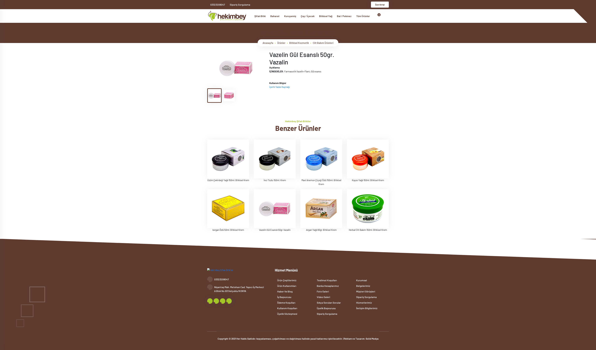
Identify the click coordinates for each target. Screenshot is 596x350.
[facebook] (352, 4)
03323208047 (217, 4)
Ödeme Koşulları (286, 302)
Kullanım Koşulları (287, 308)
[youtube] (367, 4)
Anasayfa (268, 42)
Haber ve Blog (285, 291)
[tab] (214, 95)
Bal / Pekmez (344, 16)
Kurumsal (361, 280)
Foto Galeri (322, 291)
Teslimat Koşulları (326, 280)
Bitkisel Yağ (325, 16)
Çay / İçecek (307, 16)
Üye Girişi (380, 4)
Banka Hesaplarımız (327, 285)
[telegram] (357, 4)
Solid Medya (372, 338)
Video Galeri (323, 297)
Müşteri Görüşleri (365, 291)
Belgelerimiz (363, 285)
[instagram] (362, 4)
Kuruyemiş (290, 16)
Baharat (275, 16)
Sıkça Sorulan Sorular (328, 302)
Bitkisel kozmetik (299, 42)
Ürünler (281, 42)
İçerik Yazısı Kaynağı (279, 87)
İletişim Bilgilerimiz (366, 308)
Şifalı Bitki (260, 16)
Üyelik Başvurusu (326, 308)
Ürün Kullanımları (286, 285)
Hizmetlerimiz (364, 302)
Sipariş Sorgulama (240, 4)
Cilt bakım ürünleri (323, 42)
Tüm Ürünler (363, 16)
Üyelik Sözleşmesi (287, 313)
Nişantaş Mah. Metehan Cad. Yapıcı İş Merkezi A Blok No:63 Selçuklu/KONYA (239, 289)
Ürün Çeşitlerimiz (286, 280)
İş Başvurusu (284, 297)
